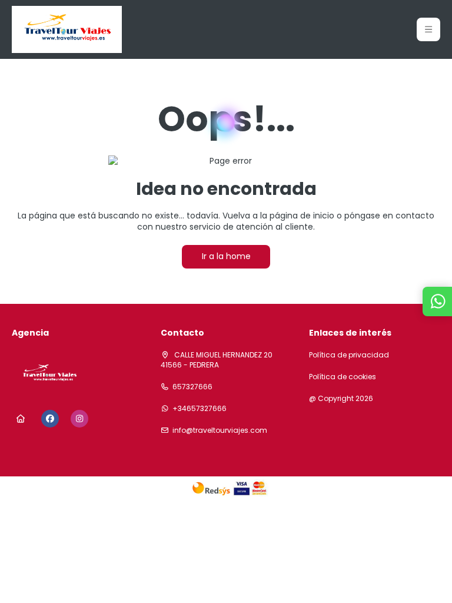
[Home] (20, 419)
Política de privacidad (349, 355)
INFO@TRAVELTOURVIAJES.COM (219, 430)
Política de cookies (342, 377)
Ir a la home (226, 256)
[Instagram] (79, 419)
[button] (428, 29)
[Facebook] (50, 419)
